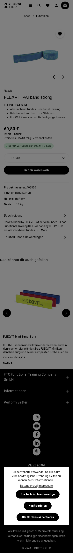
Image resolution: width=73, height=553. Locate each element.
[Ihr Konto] (56, 5)
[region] (36, 54)
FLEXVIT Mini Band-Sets (19, 336)
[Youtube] (36, 426)
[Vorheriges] (54, 77)
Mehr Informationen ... (41, 480)
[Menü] (30, 5)
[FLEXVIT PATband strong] (36, 54)
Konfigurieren (38, 505)
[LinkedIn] (36, 443)
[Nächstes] (63, 77)
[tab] (35, 222)
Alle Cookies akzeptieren (37, 517)
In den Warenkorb (36, 170)
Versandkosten (17, 535)
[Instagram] (36, 417)
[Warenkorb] (65, 5)
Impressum (46, 485)
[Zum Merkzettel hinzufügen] (60, 33)
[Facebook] (36, 434)
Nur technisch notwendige (38, 494)
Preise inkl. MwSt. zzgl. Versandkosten (28, 138)
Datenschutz (28, 485)
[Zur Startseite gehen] (12, 5)
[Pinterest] (36, 451)
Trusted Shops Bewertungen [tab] (23, 237)
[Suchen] (39, 5)
